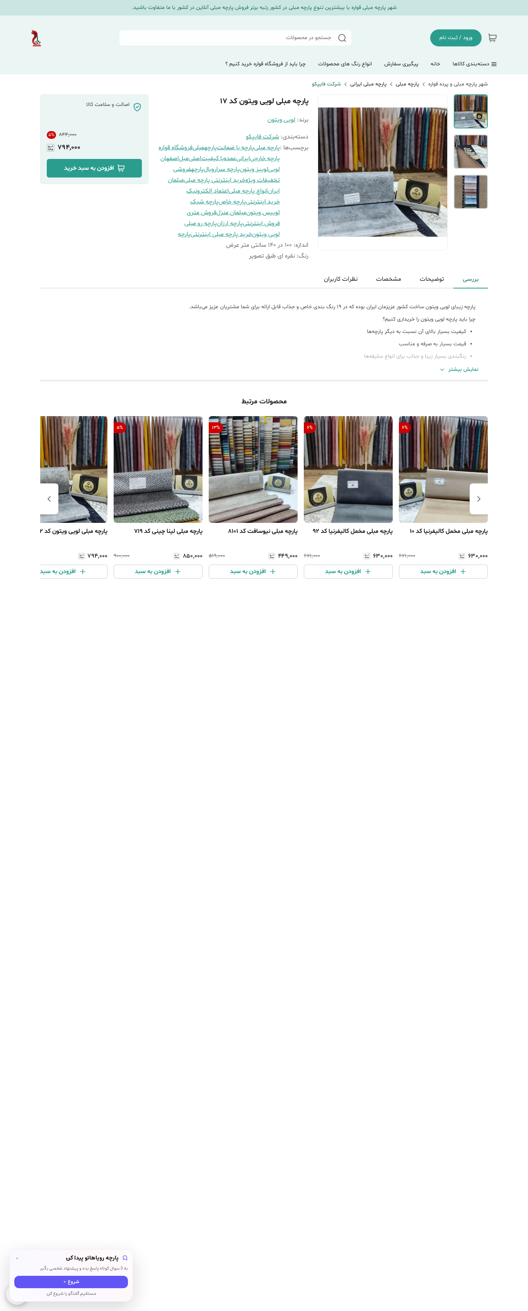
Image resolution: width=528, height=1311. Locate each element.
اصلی (195, 158)
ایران (274, 191)
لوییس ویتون (263, 212)
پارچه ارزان (230, 223)
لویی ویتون (281, 120)
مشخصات (388, 279)
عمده (230, 158)
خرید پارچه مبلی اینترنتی (221, 234)
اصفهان (169, 158)
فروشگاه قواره (175, 147)
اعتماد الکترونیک (207, 191)
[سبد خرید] (492, 38)
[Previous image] (329, 172)
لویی (274, 169)
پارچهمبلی (204, 147)
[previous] (479, 498)
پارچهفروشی (188, 169)
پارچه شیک (204, 202)
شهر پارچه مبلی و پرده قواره (458, 84)
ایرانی (243, 158)
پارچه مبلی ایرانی (368, 84)
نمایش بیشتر (463, 369)
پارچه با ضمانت (235, 147)
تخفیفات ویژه (262, 180)
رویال (210, 169)
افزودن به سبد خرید (89, 168)
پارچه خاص (232, 202)
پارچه (184, 234)
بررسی (471, 279)
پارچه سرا (228, 169)
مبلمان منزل (231, 212)
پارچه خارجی (265, 158)
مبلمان (176, 180)
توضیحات (432, 279)
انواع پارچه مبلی (248, 191)
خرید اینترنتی (263, 202)
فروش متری (201, 212)
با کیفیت (212, 158)
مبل (184, 158)
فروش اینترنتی (261, 223)
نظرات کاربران (341, 279)
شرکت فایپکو (326, 84)
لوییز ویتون (254, 169)
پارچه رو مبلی (200, 223)
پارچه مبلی (407, 84)
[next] (49, 498)
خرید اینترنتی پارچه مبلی (214, 180)
